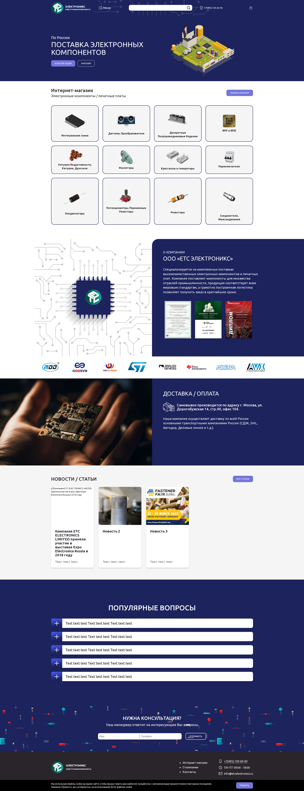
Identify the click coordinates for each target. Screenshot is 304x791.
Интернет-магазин (195, 762)
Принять (244, 785)
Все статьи (243, 479)
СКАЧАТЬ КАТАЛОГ (239, 93)
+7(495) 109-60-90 (213, 8)
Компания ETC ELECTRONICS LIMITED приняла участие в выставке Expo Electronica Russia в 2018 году (71, 543)
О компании (190, 767)
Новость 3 (159, 531)
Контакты (189, 771)
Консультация (63, 63)
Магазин (86, 63)
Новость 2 (111, 531)
